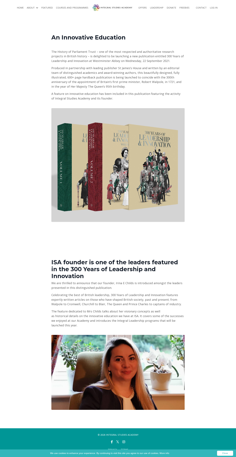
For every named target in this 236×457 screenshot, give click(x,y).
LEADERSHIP (156, 7)
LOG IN (214, 7)
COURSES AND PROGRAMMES (72, 7)
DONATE (171, 7)
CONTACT (201, 7)
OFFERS (142, 7)
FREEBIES (184, 7)
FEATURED (47, 7)
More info (164, 453)
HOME (20, 7)
